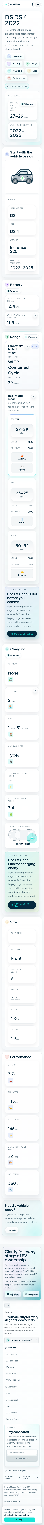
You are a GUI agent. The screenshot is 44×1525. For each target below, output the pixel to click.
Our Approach (12, 1400)
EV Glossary (11, 1412)
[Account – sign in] (32, 4)
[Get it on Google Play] (31, 1294)
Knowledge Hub (13, 1380)
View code (12, 1230)
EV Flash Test (12, 1360)
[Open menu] (38, 4)
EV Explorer (11, 1373)
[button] (35, 315)
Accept (19, 1519)
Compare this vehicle (18, 86)
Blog (8, 1406)
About (8, 1393)
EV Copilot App (12, 1354)
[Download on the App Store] (13, 1294)
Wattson (10, 1367)
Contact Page (12, 1419)
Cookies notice (22, 1515)
